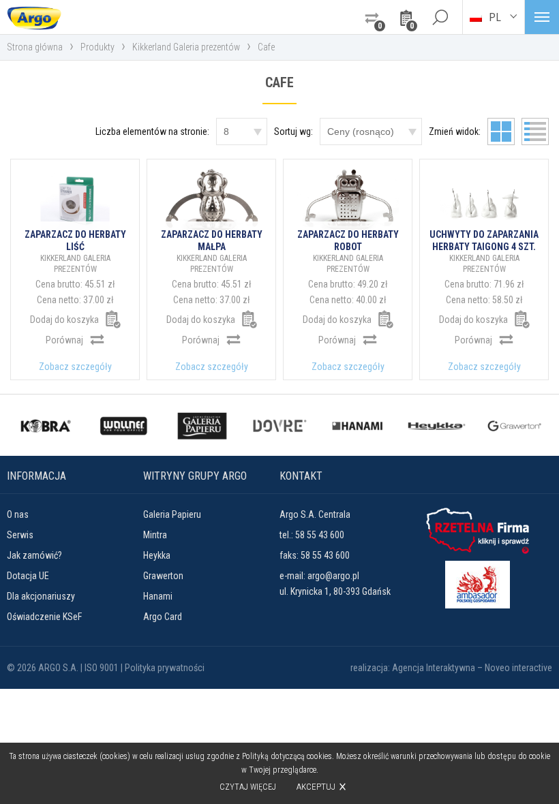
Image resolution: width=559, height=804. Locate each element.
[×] (440, 17)
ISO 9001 (102, 667)
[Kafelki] (501, 131)
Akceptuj (316, 787)
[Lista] (535, 131)
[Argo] (34, 17)
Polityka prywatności (165, 667)
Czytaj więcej (248, 787)
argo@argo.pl (333, 575)
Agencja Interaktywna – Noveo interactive (472, 667)
